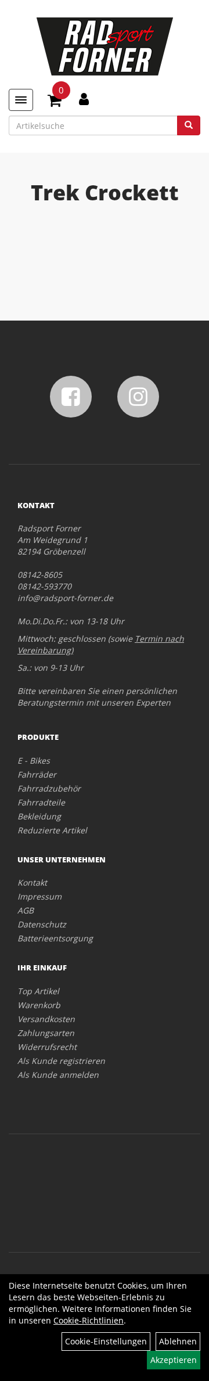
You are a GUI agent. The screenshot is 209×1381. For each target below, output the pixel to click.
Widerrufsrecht (47, 1046)
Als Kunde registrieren (61, 1060)
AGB (25, 910)
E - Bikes (33, 760)
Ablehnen (178, 1341)
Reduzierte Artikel (52, 830)
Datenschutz (41, 924)
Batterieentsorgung (55, 938)
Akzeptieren (173, 1359)
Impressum (39, 896)
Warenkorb (38, 1004)
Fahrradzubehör (49, 788)
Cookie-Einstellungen (106, 1341)
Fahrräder (36, 774)
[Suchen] (188, 125)
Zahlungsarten (45, 1032)
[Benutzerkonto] (84, 99)
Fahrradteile (41, 802)
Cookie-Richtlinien (88, 1320)
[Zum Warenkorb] (55, 102)
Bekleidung (39, 816)
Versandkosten (46, 1018)
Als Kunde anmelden (58, 1074)
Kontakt (32, 882)
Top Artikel (38, 991)
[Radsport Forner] (104, 46)
